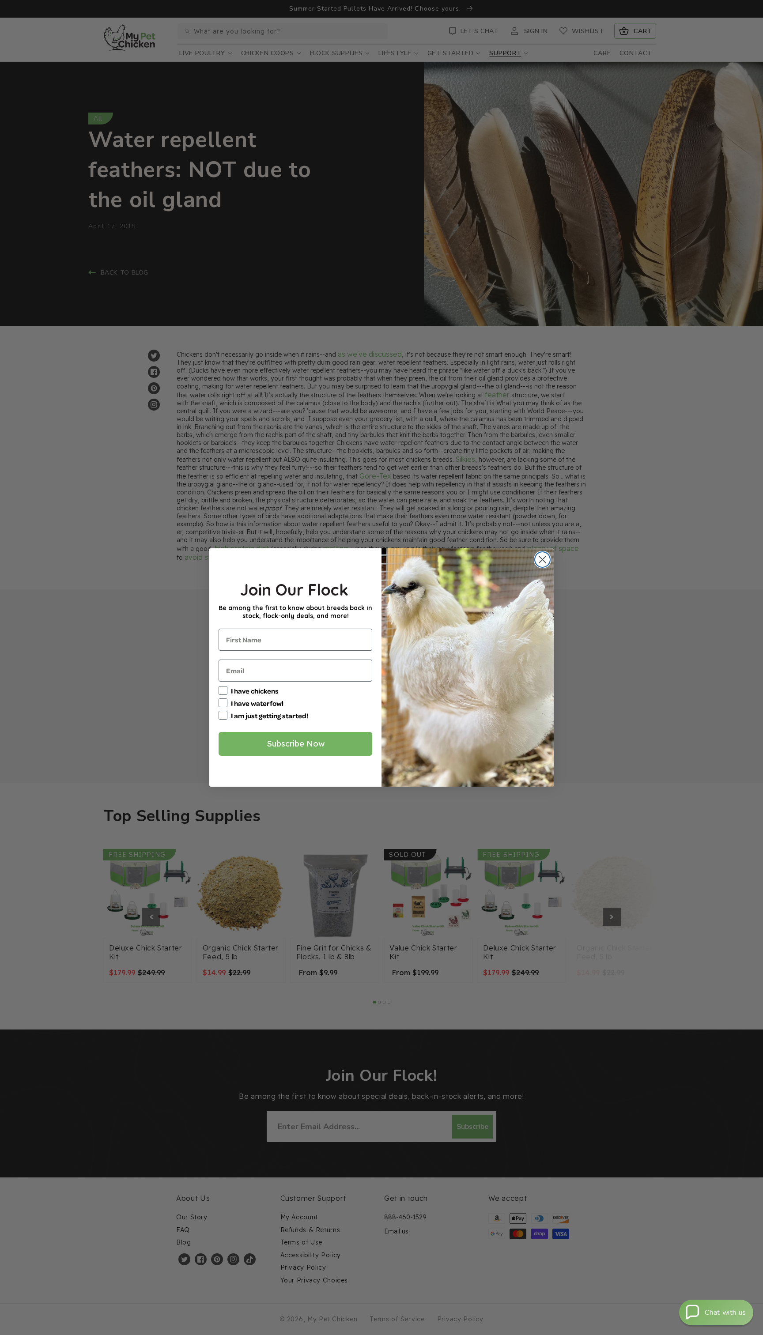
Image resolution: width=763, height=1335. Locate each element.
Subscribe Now (296, 744)
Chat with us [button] (725, 1312)
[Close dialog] (542, 559)
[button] (716, 1312)
